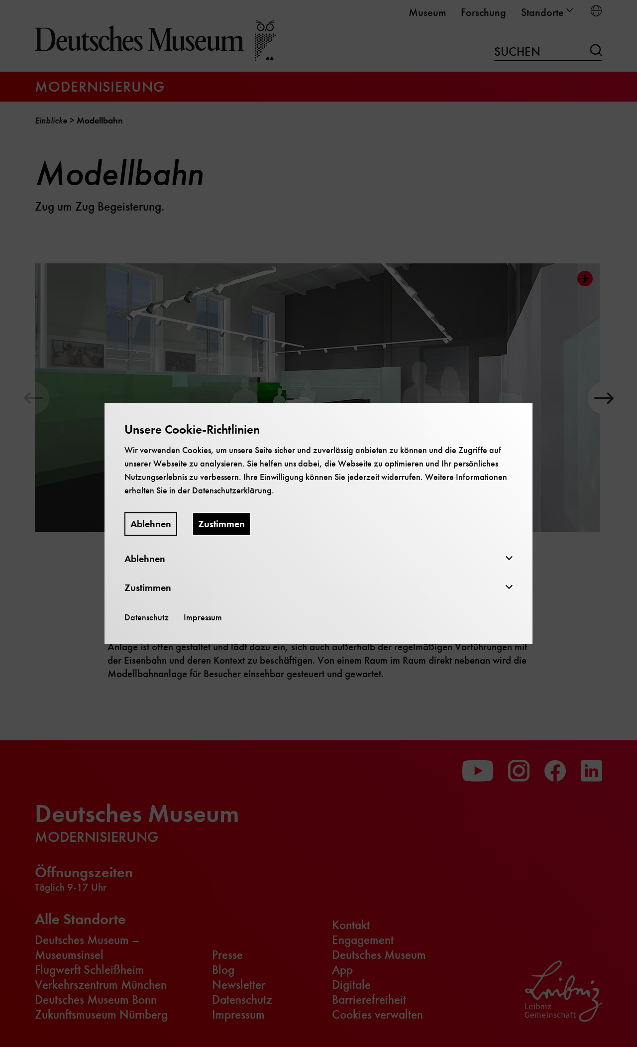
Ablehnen (150, 524)
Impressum (203, 617)
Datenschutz (146, 617)
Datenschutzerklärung (232, 490)
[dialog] (318, 523)
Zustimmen (221, 524)
